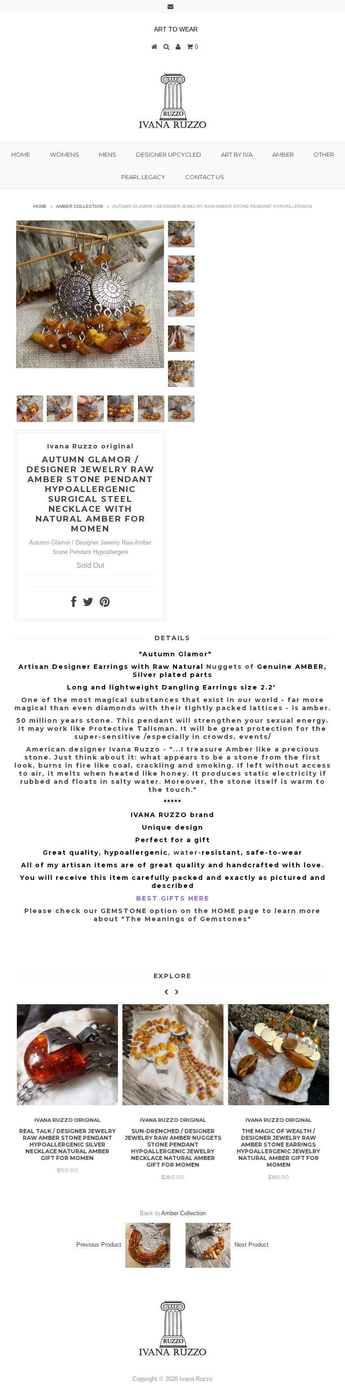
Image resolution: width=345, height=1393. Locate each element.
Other (324, 154)
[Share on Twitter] (88, 604)
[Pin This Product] (105, 604)
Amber (283, 154)
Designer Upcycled (168, 154)
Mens (107, 154)
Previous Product (98, 1244)
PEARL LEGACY (143, 176)
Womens (64, 154)
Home (20, 154)
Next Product (251, 1244)
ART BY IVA (236, 154)
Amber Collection (79, 206)
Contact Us (204, 176)
